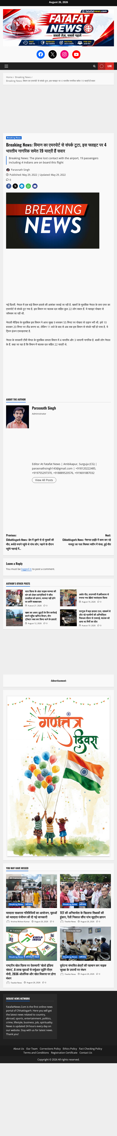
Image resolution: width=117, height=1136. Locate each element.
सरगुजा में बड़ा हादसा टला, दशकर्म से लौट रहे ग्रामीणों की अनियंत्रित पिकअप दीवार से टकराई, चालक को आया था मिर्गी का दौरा (68, 617)
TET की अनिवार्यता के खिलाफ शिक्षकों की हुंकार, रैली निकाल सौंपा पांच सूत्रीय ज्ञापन (82, 914)
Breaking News (14, 137)
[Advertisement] (58, 110)
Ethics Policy (70, 1048)
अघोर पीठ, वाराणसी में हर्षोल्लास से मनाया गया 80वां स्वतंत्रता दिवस (68, 597)
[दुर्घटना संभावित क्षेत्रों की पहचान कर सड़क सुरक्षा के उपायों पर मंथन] (85, 944)
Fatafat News (70, 921)
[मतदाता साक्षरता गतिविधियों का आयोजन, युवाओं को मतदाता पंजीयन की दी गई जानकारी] (31, 891)
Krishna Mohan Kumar (20, 921)
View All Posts (44, 480)
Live (110, 66)
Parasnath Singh (20, 169)
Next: (86, 539)
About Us (18, 1048)
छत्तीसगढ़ (29, 904)
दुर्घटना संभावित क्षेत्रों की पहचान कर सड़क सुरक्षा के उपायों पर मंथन (83, 967)
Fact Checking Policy (90, 1048)
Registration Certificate (64, 1052)
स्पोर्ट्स (36, 957)
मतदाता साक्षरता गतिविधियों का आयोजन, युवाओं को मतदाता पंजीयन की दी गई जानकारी (31, 914)
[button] (6, 66)
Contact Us (86, 1052)
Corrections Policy (50, 1048)
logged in (26, 569)
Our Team (32, 1048)
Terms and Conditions (36, 1052)
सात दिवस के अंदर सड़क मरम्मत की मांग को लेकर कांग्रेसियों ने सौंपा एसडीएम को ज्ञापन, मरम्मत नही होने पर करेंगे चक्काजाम (14, 597)
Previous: (30, 541)
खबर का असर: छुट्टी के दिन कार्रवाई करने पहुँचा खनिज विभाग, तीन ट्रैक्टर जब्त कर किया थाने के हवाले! (14, 617)
